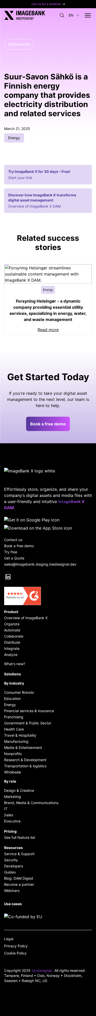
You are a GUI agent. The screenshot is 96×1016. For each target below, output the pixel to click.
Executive (12, 821)
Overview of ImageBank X (26, 618)
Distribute (12, 642)
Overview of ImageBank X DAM (34, 206)
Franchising (13, 717)
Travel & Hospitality (20, 735)
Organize (11, 624)
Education (12, 698)
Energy (10, 704)
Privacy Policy (16, 946)
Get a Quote (14, 558)
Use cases (13, 904)
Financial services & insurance (29, 711)
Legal (8, 939)
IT (5, 809)
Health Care (14, 729)
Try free (10, 552)
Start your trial (20, 177)
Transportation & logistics (25, 766)
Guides (10, 872)
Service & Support (19, 854)
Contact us (13, 539)
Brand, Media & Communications (31, 802)
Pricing (10, 831)
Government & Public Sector (27, 723)
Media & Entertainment (23, 747)
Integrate (11, 648)
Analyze (10, 654)
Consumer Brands (19, 692)
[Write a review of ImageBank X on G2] (48, 596)
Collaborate (13, 636)
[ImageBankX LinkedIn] (8, 577)
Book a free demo (48, 423)
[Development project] (48, 917)
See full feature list (19, 837)
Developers (13, 866)
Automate (12, 630)
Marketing (12, 796)
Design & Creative (19, 790)
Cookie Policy (15, 953)
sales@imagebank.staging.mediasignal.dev (40, 564)
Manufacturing (16, 741)
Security (11, 860)
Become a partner (19, 884)
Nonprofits (13, 753)
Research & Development (25, 760)
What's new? (14, 664)
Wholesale (12, 772)
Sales (8, 815)
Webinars (11, 890)
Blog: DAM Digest (18, 878)
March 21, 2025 (17, 128)
